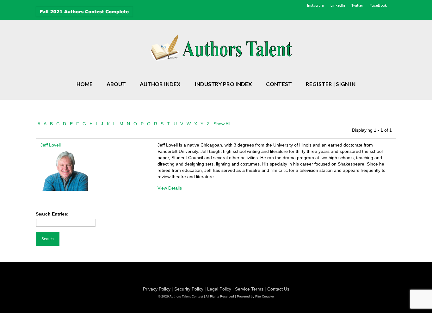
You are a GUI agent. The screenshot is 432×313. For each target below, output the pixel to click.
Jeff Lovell (50, 144)
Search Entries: (52, 213)
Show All (221, 123)
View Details (169, 188)
